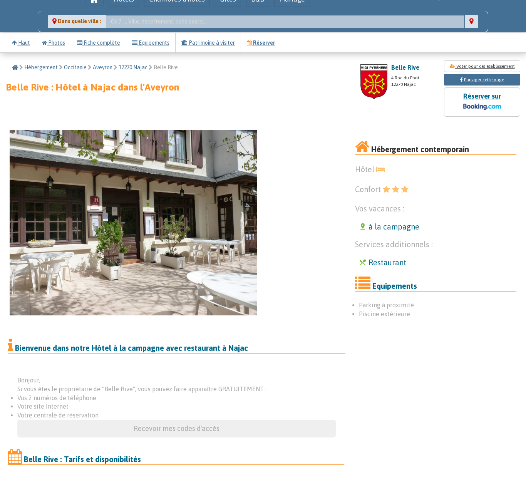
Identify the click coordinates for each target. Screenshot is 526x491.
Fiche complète (101, 43)
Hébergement (41, 67)
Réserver (263, 43)
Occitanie (75, 67)
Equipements (153, 43)
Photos (56, 43)
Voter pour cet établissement (485, 66)
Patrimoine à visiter (211, 43)
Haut (23, 43)
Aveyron (102, 67)
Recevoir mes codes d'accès (176, 428)
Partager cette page (484, 79)
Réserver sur (482, 96)
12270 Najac (133, 67)
